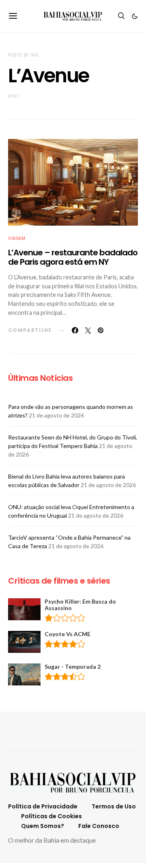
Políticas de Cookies (51, 816)
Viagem (16, 238)
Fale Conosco (98, 826)
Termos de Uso (114, 806)
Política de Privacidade (42, 806)
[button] (134, 16)
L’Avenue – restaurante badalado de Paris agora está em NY (72, 257)
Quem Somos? (42, 826)
